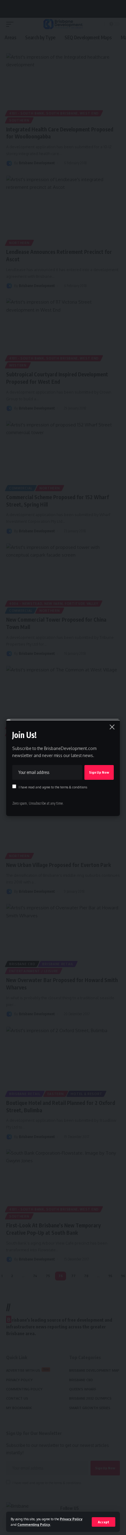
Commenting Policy (33, 1524)
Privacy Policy (71, 1519)
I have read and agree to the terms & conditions (53, 787)
